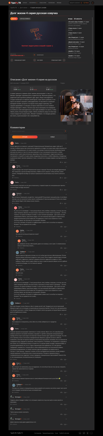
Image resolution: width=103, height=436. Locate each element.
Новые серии (43, 2)
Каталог (25, 2)
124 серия (74, 52)
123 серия (74, 56)
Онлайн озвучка (82, 23)
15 (62, 178)
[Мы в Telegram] (83, 433)
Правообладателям (48, 433)
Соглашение (37, 433)
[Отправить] (65, 131)
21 (62, 189)
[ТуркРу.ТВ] (15, 3)
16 (62, 203)
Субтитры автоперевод (74, 25)
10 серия (76, 47)
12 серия (76, 43)
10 (62, 314)
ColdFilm (70, 23)
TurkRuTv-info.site (64, 433)
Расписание (51, 2)
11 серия (76, 38)
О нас (56, 433)
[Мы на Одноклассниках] (87, 433)
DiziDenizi (75, 23)
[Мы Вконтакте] (80, 433)
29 (62, 162)
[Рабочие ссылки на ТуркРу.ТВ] (91, 433)
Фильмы (59, 2)
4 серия (75, 33)
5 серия (75, 29)
